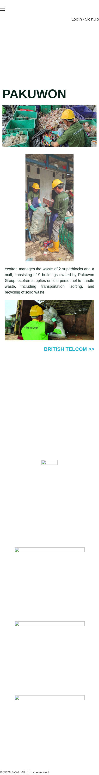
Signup (92, 19)
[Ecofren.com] (49, 50)
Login (76, 19)
